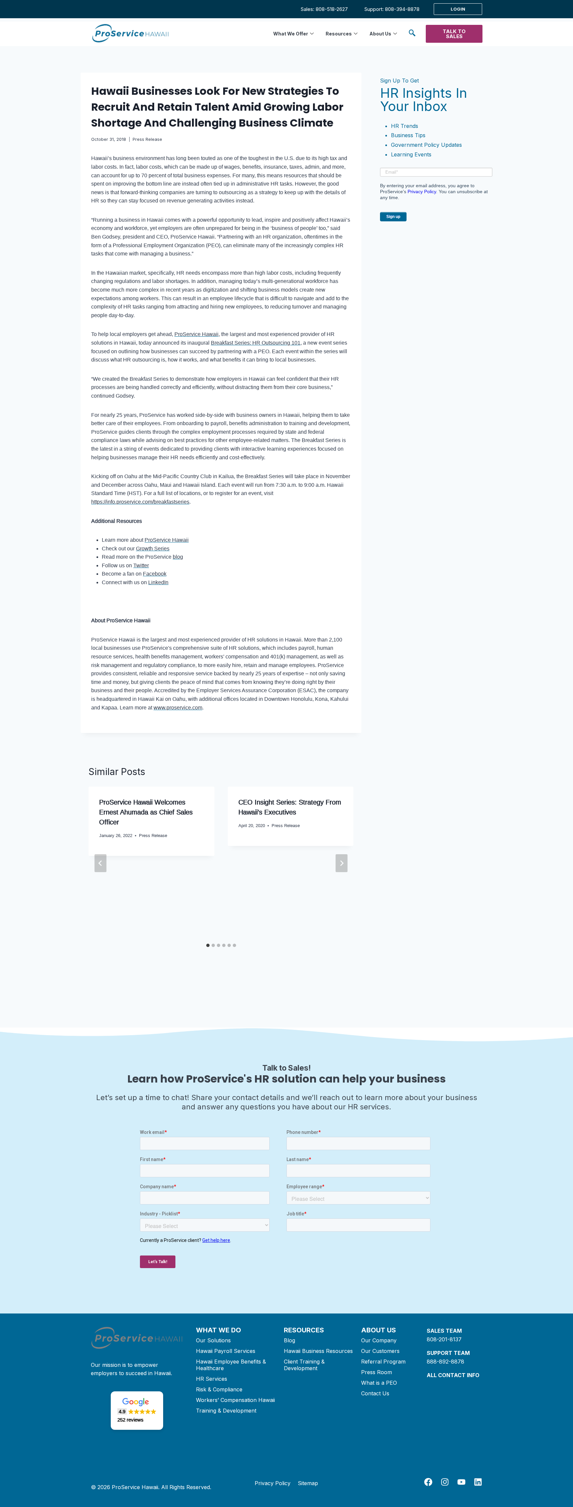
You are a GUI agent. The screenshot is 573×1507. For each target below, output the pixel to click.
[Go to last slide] (100, 863)
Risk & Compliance (219, 1389)
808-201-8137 (444, 1339)
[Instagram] (445, 1482)
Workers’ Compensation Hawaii (235, 1400)
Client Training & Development (304, 1364)
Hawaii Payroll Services (225, 1351)
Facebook (154, 574)
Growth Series (152, 548)
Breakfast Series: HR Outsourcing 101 (255, 343)
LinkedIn (158, 582)
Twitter (141, 565)
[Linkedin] (478, 1482)
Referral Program (383, 1361)
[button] (412, 33)
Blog (289, 1340)
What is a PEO (379, 1382)
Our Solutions (213, 1340)
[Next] (342, 863)
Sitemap (308, 1483)
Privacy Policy (422, 191)
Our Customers (380, 1351)
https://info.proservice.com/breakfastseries (140, 502)
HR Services (211, 1378)
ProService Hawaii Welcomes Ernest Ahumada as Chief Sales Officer (146, 812)
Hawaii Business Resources (318, 1351)
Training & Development (226, 1410)
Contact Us (375, 1393)
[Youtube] (461, 1482)
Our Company (379, 1340)
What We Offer (290, 33)
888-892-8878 (445, 1361)
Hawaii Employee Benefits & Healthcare (231, 1364)
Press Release (147, 139)
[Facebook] (428, 1482)
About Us (380, 33)
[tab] (208, 945)
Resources (339, 33)
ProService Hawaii (196, 334)
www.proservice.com (178, 707)
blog (178, 557)
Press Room (376, 1372)
